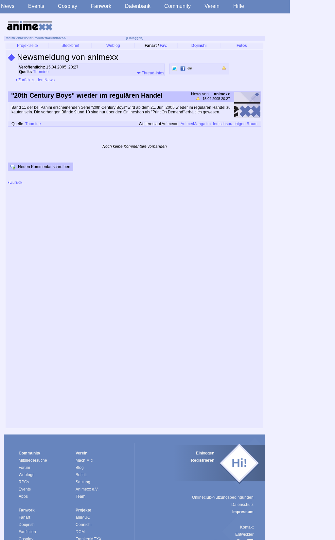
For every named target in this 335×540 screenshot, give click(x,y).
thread (60, 38)
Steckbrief (70, 45)
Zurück (15, 182)
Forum (24, 467)
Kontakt (247, 527)
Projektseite (27, 45)
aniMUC (83, 517)
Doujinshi (27, 524)
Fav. (163, 45)
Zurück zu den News (36, 80)
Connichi (84, 524)
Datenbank (137, 6)
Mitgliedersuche (33, 460)
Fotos (242, 45)
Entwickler (244, 534)
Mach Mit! (84, 460)
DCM (80, 532)
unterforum (46, 38)
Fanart (24, 517)
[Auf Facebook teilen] (182, 68)
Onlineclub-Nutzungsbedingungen (223, 497)
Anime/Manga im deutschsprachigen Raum (219, 124)
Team (80, 496)
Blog (80, 467)
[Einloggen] (134, 38)
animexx (13, 38)
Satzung (83, 482)
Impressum (243, 512)
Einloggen (205, 453)
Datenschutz (242, 504)
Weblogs (26, 475)
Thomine (41, 71)
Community (177, 6)
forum (32, 38)
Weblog (113, 45)
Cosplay (67, 6)
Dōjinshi (198, 45)
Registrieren (202, 460)
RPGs (24, 482)
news (23, 38)
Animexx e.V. (87, 489)
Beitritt (81, 475)
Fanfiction (27, 532)
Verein (212, 6)
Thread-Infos (152, 73)
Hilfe (238, 6)
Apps (23, 496)
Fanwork (101, 6)
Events (36, 6)
